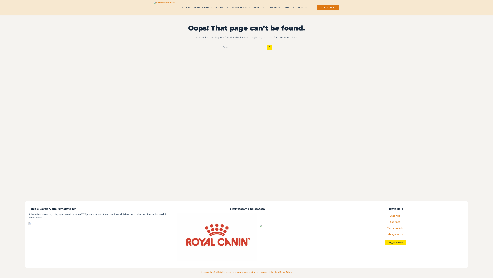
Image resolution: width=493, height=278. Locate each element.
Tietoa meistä (240, 7)
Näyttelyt (259, 7)
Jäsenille (220, 7)
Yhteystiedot (300, 7)
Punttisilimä (201, 7)
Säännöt (395, 222)
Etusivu (186, 7)
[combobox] (244, 47)
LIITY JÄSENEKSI (328, 7)
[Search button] (269, 47)
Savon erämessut (279, 7)
